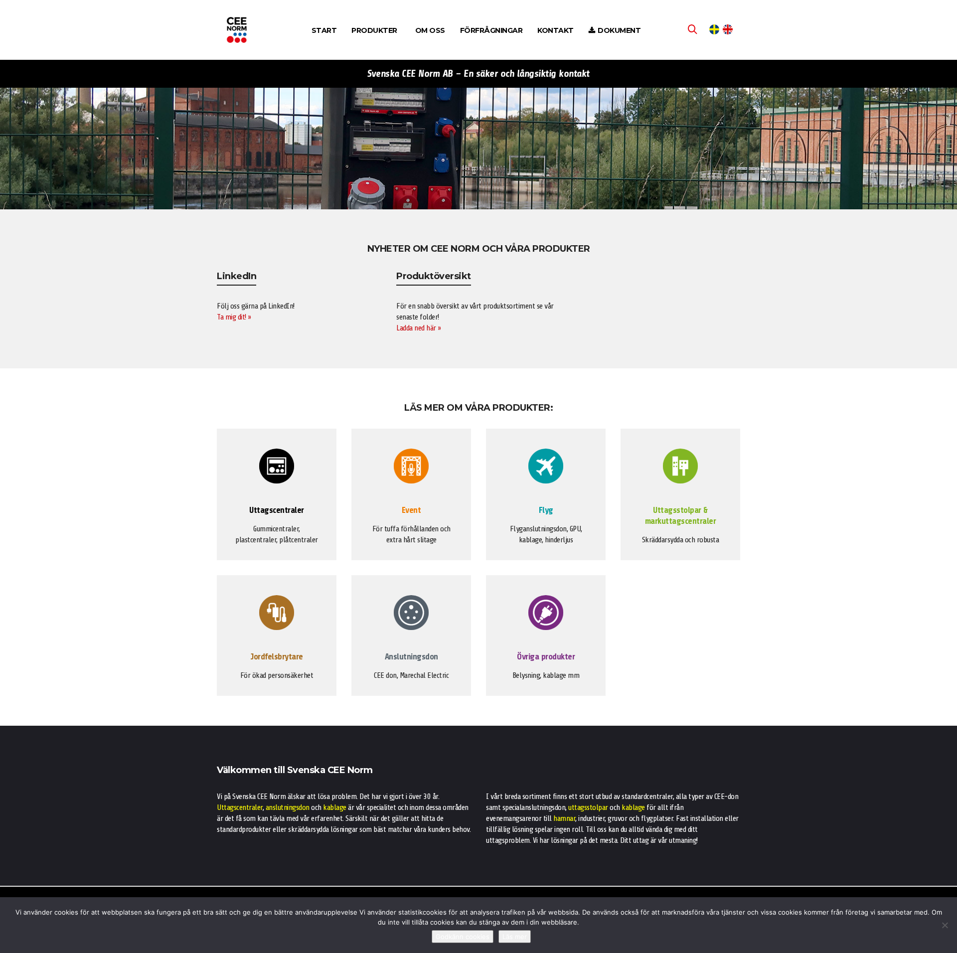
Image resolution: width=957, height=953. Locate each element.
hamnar (564, 818)
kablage (334, 807)
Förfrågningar (491, 30)
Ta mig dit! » (234, 317)
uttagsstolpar (588, 807)
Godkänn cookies (462, 937)
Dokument (619, 30)
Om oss (430, 30)
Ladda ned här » (418, 327)
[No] (945, 925)
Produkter (374, 30)
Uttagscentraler (240, 807)
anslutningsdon (288, 807)
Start (324, 30)
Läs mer (514, 937)
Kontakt (555, 30)
